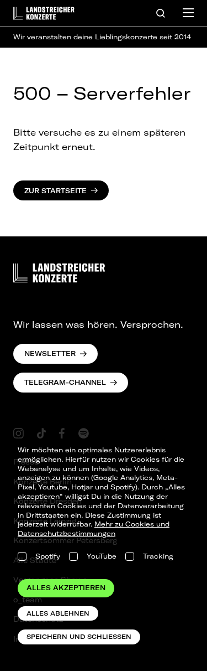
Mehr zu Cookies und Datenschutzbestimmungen (93, 529)
